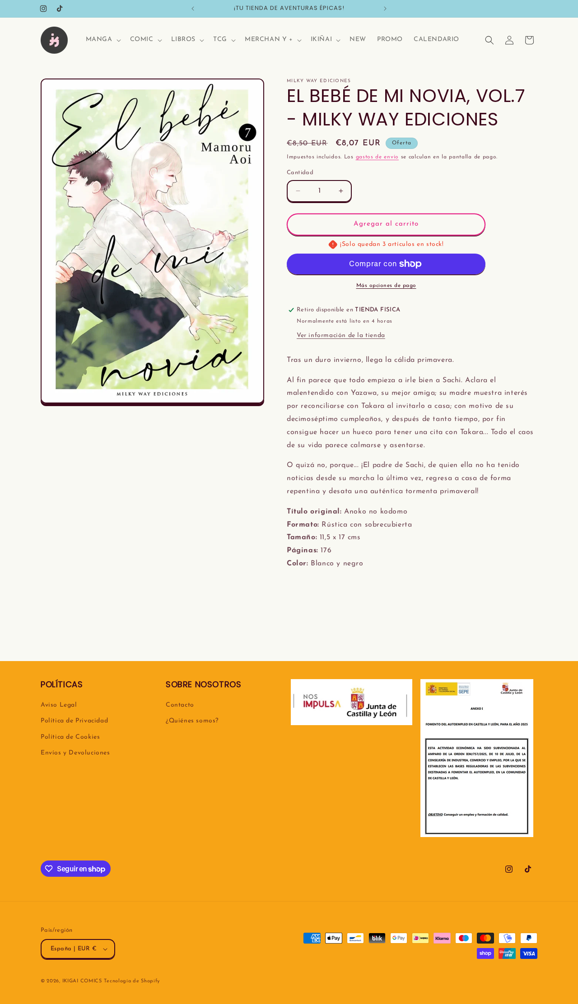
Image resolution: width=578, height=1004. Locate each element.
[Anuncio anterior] (193, 8)
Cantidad (300, 173)
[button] (102, 39)
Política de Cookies (70, 737)
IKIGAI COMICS (82, 981)
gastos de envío (377, 157)
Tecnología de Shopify (132, 981)
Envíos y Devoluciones (75, 753)
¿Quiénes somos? (192, 720)
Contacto (180, 705)
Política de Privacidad (74, 720)
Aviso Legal (59, 705)
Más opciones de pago (386, 285)
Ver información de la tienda (341, 335)
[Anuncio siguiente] (385, 8)
